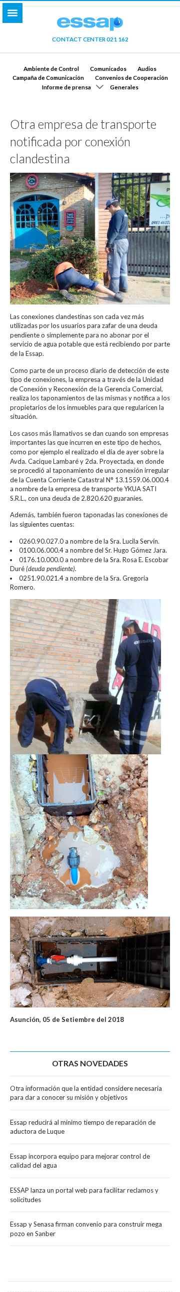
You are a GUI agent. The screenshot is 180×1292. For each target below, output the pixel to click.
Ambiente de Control (51, 68)
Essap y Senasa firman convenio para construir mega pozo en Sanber (86, 1229)
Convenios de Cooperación (131, 77)
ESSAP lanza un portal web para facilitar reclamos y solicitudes (84, 1195)
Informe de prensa (66, 86)
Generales (124, 86)
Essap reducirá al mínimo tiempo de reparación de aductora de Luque (83, 1127)
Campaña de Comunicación (48, 77)
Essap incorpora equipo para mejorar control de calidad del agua (80, 1161)
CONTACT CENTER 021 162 (90, 38)
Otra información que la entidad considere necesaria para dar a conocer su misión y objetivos (86, 1093)
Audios (147, 68)
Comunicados (108, 68)
